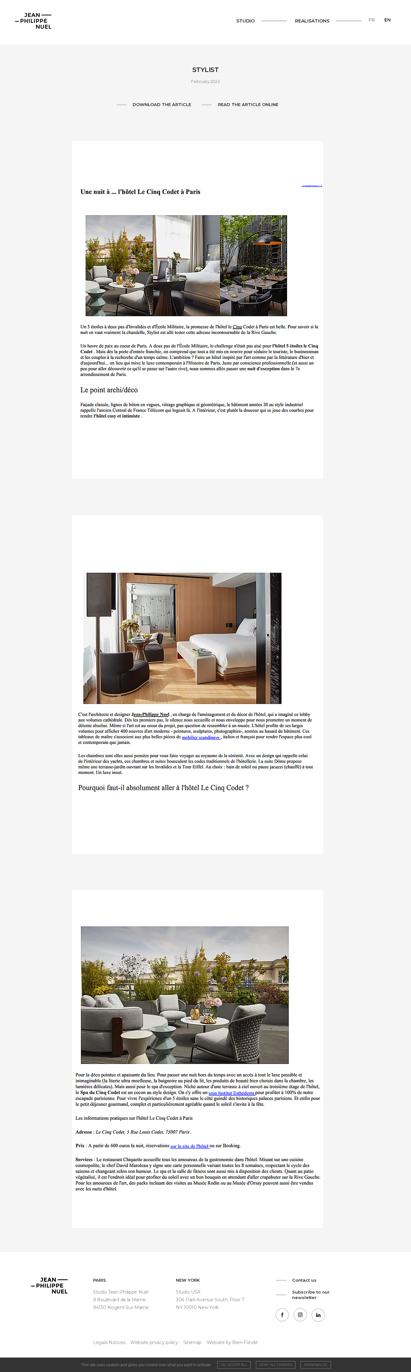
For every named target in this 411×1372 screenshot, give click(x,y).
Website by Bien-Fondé (232, 1342)
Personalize (316, 1365)
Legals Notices (109, 1342)
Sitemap (192, 1342)
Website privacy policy (154, 1342)
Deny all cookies (275, 1365)
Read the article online (248, 104)
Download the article (162, 104)
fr (372, 20)
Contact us (304, 1280)
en (387, 20)
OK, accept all (234, 1365)
